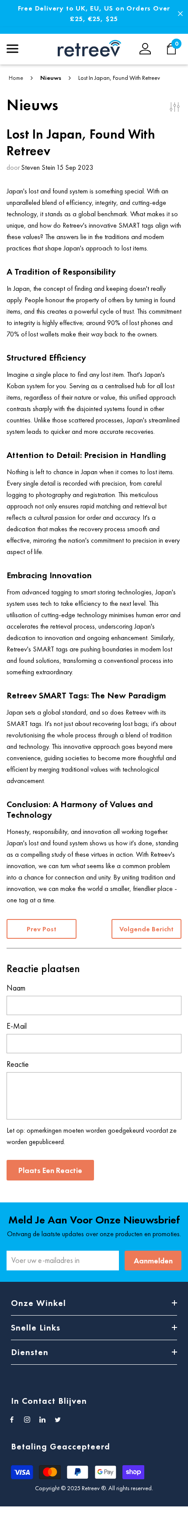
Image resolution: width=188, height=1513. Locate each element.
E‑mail (17, 1026)
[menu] (12, 48)
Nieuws (50, 78)
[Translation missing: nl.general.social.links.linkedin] (42, 1419)
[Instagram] (27, 1419)
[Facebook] (11, 1419)
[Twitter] (57, 1419)
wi (176, 48)
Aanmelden (153, 1260)
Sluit (180, 14)
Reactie (18, 1064)
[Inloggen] (145, 48)
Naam (16, 988)
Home (16, 78)
